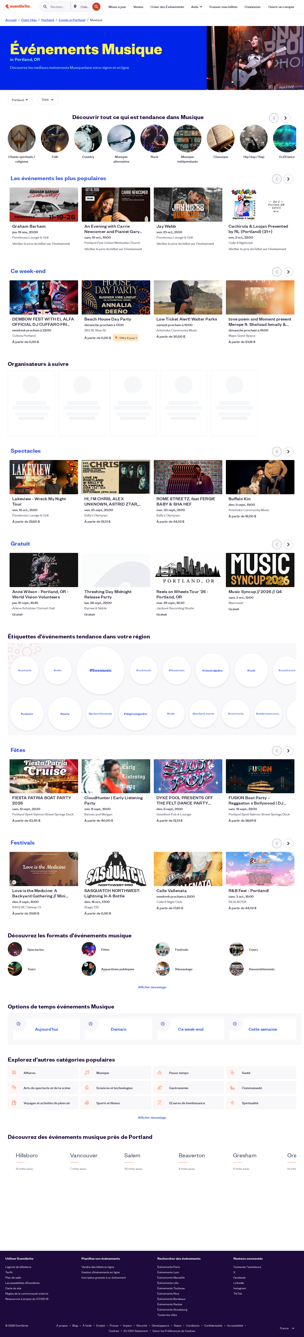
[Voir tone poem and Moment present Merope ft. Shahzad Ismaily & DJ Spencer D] (260, 297)
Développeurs (160, 1325)
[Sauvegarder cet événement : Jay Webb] (205, 215)
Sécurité (141, 1325)
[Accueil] (17, 6)
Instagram (239, 1288)
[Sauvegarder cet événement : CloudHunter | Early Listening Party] (133, 787)
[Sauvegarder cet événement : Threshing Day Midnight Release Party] (133, 580)
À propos (62, 1325)
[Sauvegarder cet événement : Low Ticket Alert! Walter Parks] (205, 308)
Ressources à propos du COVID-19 (27, 1299)
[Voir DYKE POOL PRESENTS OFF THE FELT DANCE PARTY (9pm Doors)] (188, 776)
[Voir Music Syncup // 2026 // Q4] (260, 570)
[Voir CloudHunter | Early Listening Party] (116, 776)
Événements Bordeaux (171, 1299)
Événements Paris (168, 1267)
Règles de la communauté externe (26, 1293)
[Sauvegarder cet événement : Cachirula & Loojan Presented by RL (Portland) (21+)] (277, 215)
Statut (177, 1325)
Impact (127, 1325)
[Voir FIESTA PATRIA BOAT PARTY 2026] (44, 776)
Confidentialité (213, 1325)
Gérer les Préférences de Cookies (173, 1331)
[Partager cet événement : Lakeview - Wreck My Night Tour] (71, 488)
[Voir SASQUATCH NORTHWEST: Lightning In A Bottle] (116, 869)
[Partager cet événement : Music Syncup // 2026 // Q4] (288, 580)
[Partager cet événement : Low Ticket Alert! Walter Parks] (216, 308)
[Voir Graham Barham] (44, 204)
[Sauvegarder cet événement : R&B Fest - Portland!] (277, 879)
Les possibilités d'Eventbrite (22, 1283)
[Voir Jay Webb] (188, 204)
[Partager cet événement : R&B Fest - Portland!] (288, 879)
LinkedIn (238, 1283)
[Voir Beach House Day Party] (116, 297)
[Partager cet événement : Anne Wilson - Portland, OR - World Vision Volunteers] (71, 580)
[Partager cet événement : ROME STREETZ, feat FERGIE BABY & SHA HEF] (216, 488)
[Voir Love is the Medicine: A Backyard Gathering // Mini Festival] (44, 869)
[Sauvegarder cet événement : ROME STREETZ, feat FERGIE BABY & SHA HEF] (205, 488)
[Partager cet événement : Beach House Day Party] (144, 308)
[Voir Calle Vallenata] (188, 869)
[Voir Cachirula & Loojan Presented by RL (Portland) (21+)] (260, 204)
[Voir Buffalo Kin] (260, 477)
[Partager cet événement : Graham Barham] (71, 215)
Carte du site (13, 1288)
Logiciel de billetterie (18, 1267)
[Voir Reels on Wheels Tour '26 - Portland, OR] (188, 570)
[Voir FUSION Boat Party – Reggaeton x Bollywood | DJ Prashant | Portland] (260, 776)
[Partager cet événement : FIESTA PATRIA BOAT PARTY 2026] (71, 787)
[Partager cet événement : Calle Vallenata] (216, 879)
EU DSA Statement (136, 1331)
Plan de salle (13, 1277)
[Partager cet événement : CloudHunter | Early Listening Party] (144, 787)
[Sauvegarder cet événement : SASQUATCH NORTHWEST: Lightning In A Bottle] (133, 879)
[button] (196, 7)
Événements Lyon (168, 1272)
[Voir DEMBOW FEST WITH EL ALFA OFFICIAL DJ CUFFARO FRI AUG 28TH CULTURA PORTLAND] (44, 297)
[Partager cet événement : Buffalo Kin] (288, 488)
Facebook (239, 1277)
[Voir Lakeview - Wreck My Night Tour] (44, 477)
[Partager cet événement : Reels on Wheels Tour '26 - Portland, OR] (216, 580)
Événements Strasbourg (172, 1309)
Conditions (192, 1325)
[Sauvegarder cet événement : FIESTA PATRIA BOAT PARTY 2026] (61, 787)
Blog (75, 1325)
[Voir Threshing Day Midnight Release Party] (116, 570)
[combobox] (85, 7)
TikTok (237, 1293)
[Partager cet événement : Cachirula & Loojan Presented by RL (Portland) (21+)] (288, 215)
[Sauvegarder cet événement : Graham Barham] (61, 215)
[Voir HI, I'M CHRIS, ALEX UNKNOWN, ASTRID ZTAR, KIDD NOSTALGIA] (116, 477)
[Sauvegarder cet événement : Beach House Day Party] (133, 308)
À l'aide (87, 1325)
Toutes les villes (167, 1315)
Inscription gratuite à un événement (103, 1277)
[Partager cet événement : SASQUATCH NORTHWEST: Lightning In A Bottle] (144, 879)
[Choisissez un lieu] (75, 6)
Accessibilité (235, 1325)
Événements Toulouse (171, 1288)
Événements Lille (167, 1283)
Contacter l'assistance (247, 1267)
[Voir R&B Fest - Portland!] (260, 869)
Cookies (114, 1331)
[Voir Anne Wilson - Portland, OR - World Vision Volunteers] (44, 570)
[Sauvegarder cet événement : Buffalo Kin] (277, 488)
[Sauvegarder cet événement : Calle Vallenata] (205, 879)
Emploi (100, 1325)
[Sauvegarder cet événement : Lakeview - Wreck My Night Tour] (61, 488)
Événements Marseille (171, 1277)
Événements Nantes (169, 1304)
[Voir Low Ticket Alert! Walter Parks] (188, 297)
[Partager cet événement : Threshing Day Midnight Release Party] (144, 580)
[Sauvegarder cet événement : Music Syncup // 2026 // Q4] (277, 580)
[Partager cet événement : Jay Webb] (216, 215)
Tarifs (8, 1272)
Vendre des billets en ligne (97, 1267)
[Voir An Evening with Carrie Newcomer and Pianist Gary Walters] (116, 204)
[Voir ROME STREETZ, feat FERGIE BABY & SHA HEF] (188, 477)
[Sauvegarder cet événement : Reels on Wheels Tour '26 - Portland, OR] (205, 580)
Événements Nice (168, 1293)
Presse (114, 1325)
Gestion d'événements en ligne (100, 1272)
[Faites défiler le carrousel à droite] (285, 118)
